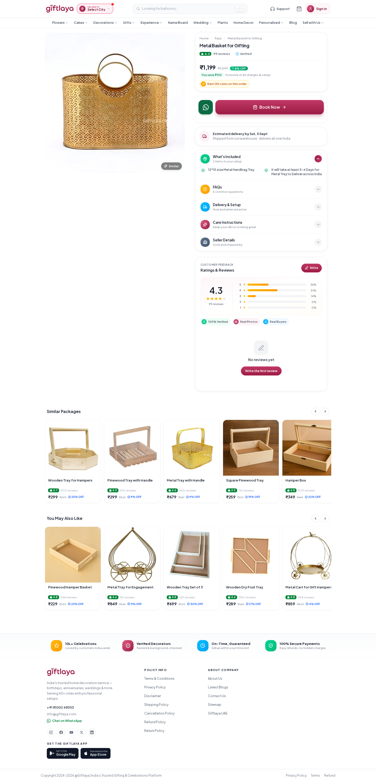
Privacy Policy (155, 687)
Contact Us (217, 696)
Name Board (178, 22)
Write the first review (261, 371)
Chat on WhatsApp (67, 721)
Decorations (103, 22)
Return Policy (154, 731)
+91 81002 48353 (60, 707)
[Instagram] (51, 732)
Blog (293, 22)
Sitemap (214, 704)
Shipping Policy (156, 704)
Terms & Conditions (159, 678)
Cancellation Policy (159, 713)
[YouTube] (71, 732)
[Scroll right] (325, 411)
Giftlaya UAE (218, 713)
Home (204, 38)
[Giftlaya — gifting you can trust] (60, 9)
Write (314, 268)
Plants (223, 22)
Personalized (269, 22)
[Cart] (299, 9)
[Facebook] (61, 732)
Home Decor (243, 22)
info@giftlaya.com (61, 714)
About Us (215, 678)
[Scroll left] (315, 411)
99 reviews (221, 54)
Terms (315, 775)
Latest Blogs (218, 687)
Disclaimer (152, 696)
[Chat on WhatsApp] (205, 107)
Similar (174, 166)
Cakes (79, 22)
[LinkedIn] (92, 732)
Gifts (127, 22)
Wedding (200, 22)
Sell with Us (311, 22)
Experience (150, 22)
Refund (329, 775)
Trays (218, 38)
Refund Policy (155, 722)
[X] (82, 732)
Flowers (58, 22)
